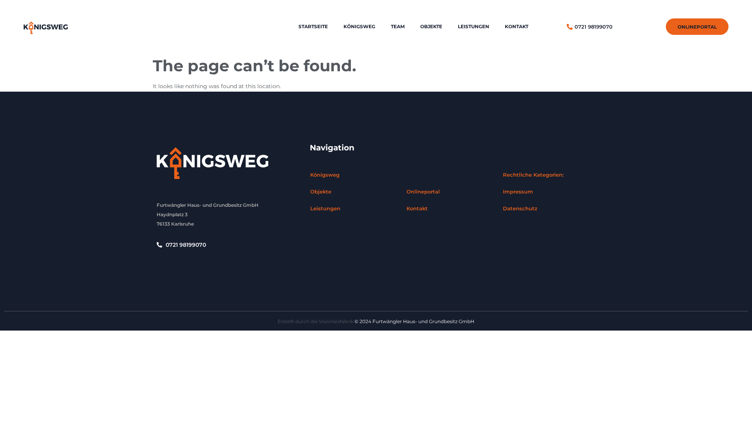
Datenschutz (520, 208)
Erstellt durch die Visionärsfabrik (315, 321)
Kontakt (516, 26)
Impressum (518, 191)
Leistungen (473, 26)
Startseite (313, 26)
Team (398, 26)
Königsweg (359, 26)
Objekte (431, 26)
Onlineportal (423, 191)
